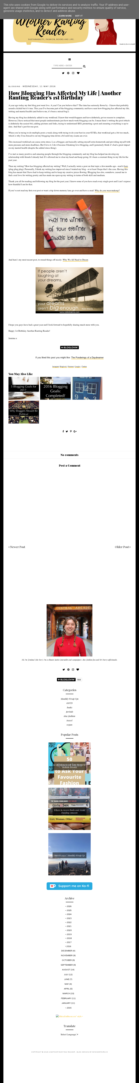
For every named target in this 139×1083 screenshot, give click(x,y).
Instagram (55, 366)
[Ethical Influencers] (69, 1016)
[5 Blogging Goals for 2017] (23, 398)
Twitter (84, 366)
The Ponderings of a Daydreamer (87, 357)
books (69, 707)
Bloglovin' (63, 366)
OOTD (69, 703)
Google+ (78, 366)
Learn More (65, 16)
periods (69, 711)
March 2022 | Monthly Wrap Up (69, 855)
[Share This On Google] (75, 431)
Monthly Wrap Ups (69, 698)
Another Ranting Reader (62, 1052)
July (66, 975)
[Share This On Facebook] (63, 431)
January (66, 1003)
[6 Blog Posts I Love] (87, 398)
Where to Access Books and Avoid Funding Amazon (69, 811)
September (67, 965)
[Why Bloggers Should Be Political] (23, 422)
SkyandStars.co (100, 1052)
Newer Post (17, 547)
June (67, 979)
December (67, 951)
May (67, 984)
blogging (14, 86)
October (67, 960)
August (66, 970)
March (66, 993)
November (67, 955)
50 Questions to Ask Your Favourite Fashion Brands (69, 766)
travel (69, 720)
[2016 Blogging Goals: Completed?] (55, 398)
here (126, 166)
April (67, 989)
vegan (69, 724)
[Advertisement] (69, 580)
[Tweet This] (67, 431)
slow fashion (69, 716)
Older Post (122, 547)
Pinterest (71, 366)
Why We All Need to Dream (75, 259)
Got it (79, 16)
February (66, 998)
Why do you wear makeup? (107, 190)
